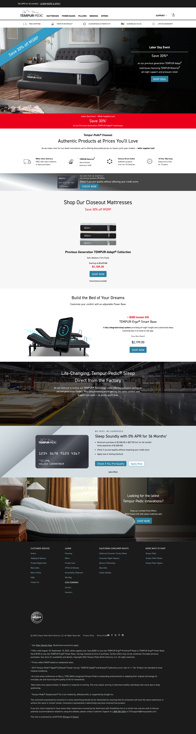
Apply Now (136, 463)
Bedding (94, 16)
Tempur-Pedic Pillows (154, 558)
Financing (68, 553)
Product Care (70, 563)
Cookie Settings (105, 573)
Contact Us (35, 582)
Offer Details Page (44, 645)
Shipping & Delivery (38, 558)
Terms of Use (102, 635)
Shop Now (98, 274)
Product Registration (39, 563)
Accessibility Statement (74, 572)
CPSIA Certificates (72, 568)
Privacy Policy (88, 635)
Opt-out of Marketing (107, 563)
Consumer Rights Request (109, 558)
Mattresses (53, 16)
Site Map (68, 577)
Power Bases (68, 16)
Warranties (35, 568)
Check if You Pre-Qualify (110, 463)
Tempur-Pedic (151, 553)
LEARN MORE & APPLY (50, 3)
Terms (75, 716)
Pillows (82, 16)
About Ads (103, 568)
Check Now (89, 186)
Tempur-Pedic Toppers (154, 563)
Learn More (113, 472)
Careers (68, 587)
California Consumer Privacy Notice (113, 553)
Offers (104, 16)
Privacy (66, 716)
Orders (33, 553)
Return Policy (36, 572)
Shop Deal (159, 79)
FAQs (33, 577)
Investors (68, 592)
